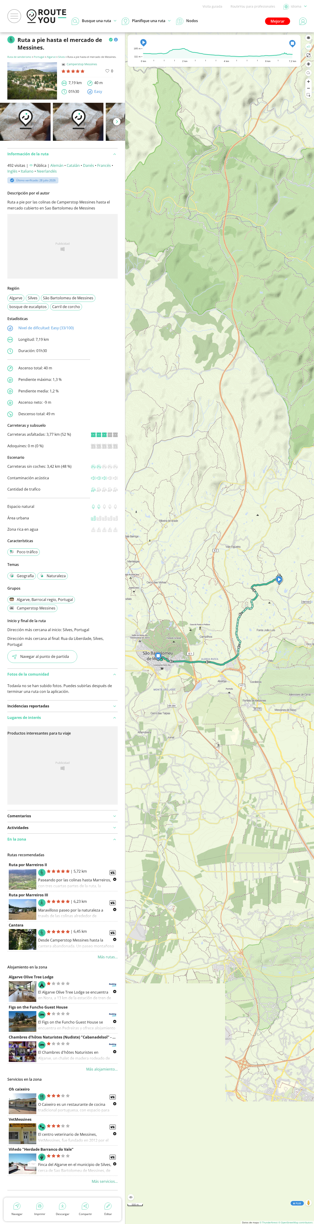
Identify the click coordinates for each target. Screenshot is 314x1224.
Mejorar (278, 21)
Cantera (16, 925)
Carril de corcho (66, 306)
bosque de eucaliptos (28, 306)
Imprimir (39, 1214)
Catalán (73, 165)
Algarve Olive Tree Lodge (31, 977)
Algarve (51, 57)
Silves (61, 57)
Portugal (39, 57)
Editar (108, 1214)
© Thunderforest (269, 1222)
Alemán (56, 165)
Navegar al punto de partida (44, 656)
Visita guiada (212, 6)
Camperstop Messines (82, 64)
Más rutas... (108, 956)
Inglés (12, 171)
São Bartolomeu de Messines (68, 297)
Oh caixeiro (19, 1089)
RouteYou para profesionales (253, 6)
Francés (104, 165)
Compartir (85, 1214)
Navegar (17, 1214)
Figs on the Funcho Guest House (38, 1007)
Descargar (62, 1214)
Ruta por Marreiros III (28, 894)
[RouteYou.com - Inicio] (46, 16)
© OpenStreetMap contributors (295, 1222)
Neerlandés (47, 171)
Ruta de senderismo (19, 57)
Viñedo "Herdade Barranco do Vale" (41, 1149)
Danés (88, 165)
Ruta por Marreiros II (28, 864)
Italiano (27, 171)
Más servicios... (105, 1181)
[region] (219, 628)
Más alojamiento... (102, 1069)
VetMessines (20, 1119)
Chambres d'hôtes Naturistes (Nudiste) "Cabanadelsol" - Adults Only (71, 1037)
